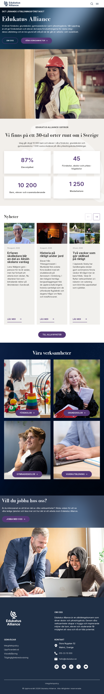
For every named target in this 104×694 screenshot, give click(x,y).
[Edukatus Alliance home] (12, 3)
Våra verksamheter (35, 41)
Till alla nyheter (52, 334)
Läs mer (11, 319)
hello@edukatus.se (68, 659)
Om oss (10, 41)
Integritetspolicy (52, 683)
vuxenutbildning (75, 474)
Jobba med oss (14, 519)
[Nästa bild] (96, 216)
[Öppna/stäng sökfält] (92, 4)
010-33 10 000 (65, 653)
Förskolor (26, 413)
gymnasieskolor (26, 474)
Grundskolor (75, 413)
